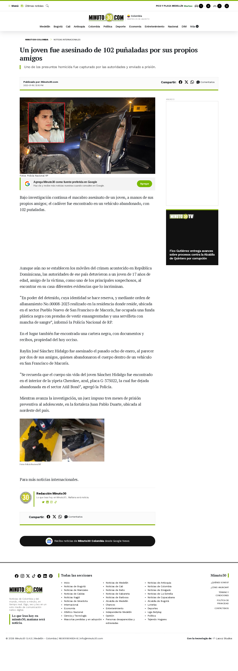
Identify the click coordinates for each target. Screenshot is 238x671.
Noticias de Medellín (117, 582)
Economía (135, 26)
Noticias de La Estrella (160, 593)
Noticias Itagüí (72, 597)
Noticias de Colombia (159, 586)
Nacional (173, 26)
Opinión (110, 615)
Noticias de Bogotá (75, 586)
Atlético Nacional (73, 612)
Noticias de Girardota (76, 601)
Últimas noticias (33, 6)
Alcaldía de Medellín (117, 601)
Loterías (152, 604)
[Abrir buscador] (47, 6)
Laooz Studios (224, 638)
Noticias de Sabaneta (118, 593)
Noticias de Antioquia (159, 582)
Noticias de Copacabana (161, 597)
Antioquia (79, 26)
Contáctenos (221, 608)
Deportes (153, 608)
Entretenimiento (154, 26)
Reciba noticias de (91, 541)
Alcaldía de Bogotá (158, 601)
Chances (110, 604)
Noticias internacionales (67, 39)
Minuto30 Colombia (36, 39)
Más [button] (193, 26)
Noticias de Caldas (74, 593)
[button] (13, 6)
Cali (68, 26)
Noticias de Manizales (76, 590)
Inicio (67, 582)
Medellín (45, 26)
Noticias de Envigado (159, 590)
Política (107, 26)
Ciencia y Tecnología (75, 615)
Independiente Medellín (119, 612)
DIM (184, 26)
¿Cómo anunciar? (220, 587)
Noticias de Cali (114, 586)
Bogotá (57, 26)
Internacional (71, 604)
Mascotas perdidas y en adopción (83, 619)
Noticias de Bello (115, 590)
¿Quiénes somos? (220, 582)
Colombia (94, 26)
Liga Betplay (155, 612)
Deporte (121, 26)
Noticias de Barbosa (117, 597)
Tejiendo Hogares (157, 619)
